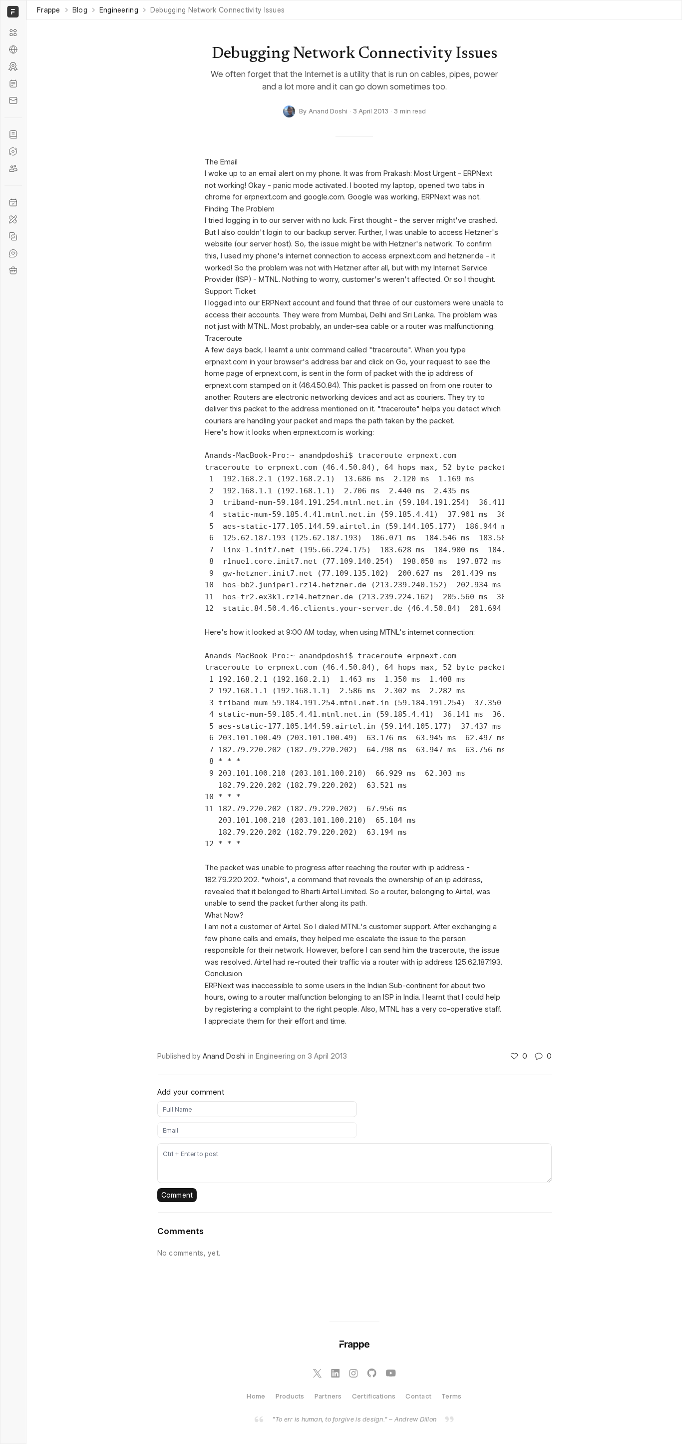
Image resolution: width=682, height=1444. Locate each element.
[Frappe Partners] (13, 49)
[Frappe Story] (13, 134)
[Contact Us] (13, 100)
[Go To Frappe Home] (11, 11)
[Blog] (13, 83)
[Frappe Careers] (13, 270)
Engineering (118, 10)
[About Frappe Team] (13, 168)
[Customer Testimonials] (13, 253)
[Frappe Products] (13, 32)
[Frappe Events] (13, 202)
